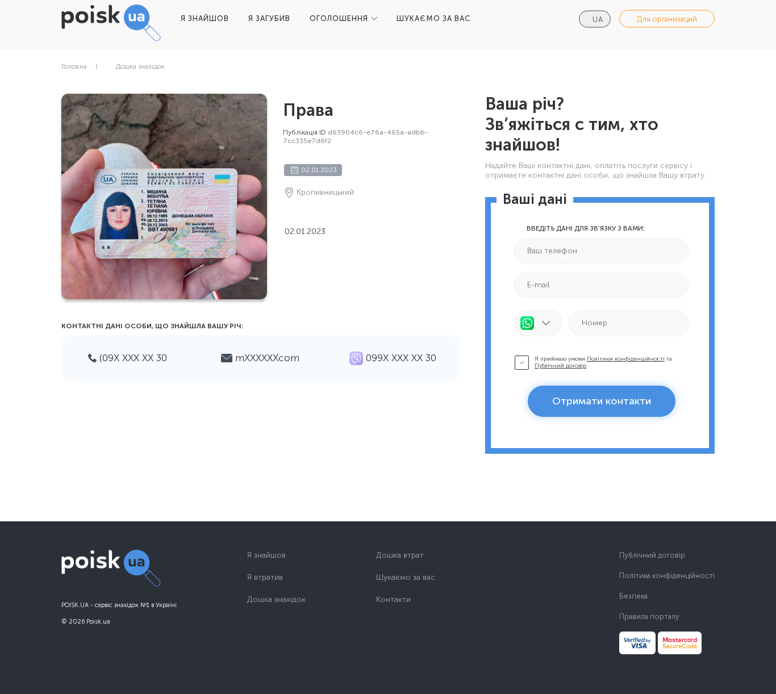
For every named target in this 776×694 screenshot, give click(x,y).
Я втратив (265, 577)
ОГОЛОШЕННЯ (339, 18)
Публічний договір (560, 365)
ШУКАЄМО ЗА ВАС (433, 18)
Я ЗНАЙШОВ (205, 18)
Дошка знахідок (140, 66)
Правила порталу (649, 616)
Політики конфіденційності (626, 359)
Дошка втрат (400, 555)
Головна (74, 66)
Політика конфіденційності (667, 575)
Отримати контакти (601, 401)
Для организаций (667, 19)
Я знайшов (266, 555)
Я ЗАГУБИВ (269, 18)
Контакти (393, 599)
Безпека (633, 596)
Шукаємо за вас (405, 577)
